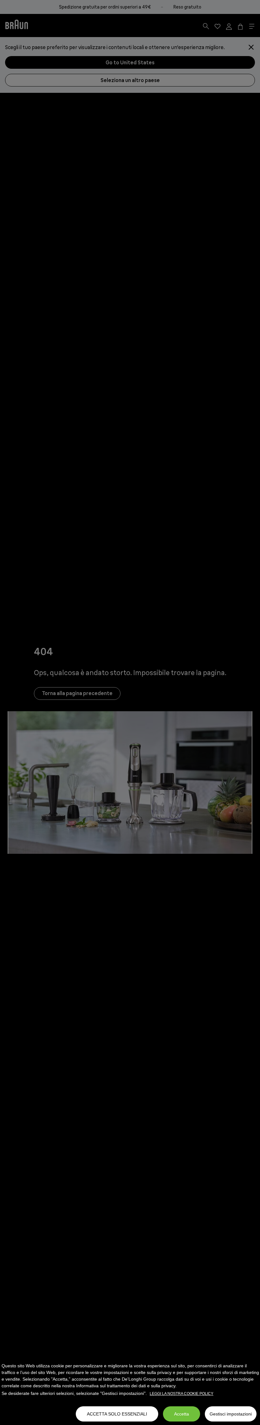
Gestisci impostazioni (231, 1413)
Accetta (181, 1413)
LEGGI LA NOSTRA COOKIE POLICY (181, 1393)
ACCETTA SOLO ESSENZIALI (117, 1413)
